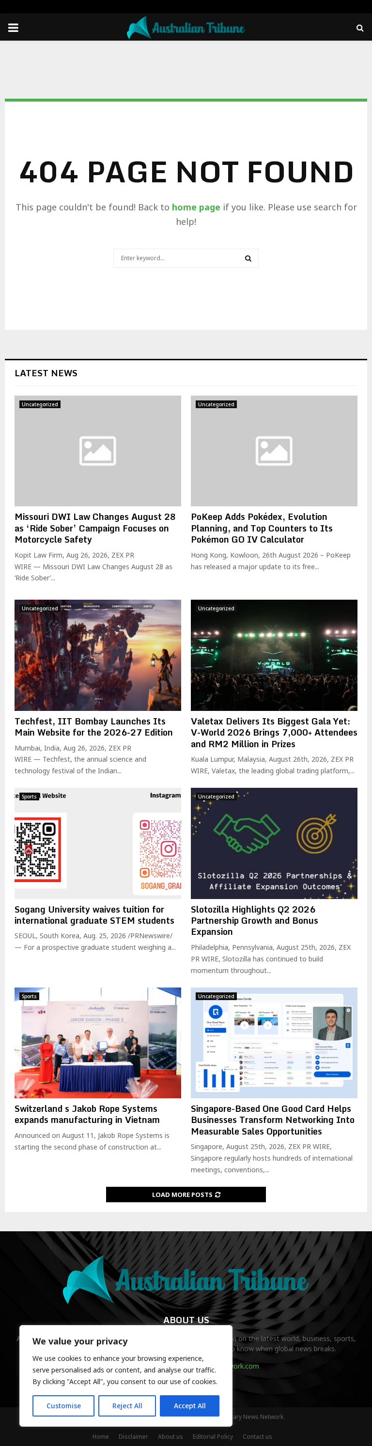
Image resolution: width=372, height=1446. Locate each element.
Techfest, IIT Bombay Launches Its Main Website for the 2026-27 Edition (94, 726)
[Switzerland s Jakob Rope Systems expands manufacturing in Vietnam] (98, 1043)
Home (101, 1436)
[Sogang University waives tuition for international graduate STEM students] (98, 843)
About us (170, 1436)
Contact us (257, 1436)
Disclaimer (133, 1436)
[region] (125, 1376)
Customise (63, 1405)
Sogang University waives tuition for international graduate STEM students (94, 915)
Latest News (46, 373)
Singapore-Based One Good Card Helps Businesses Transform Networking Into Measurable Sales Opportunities (273, 1119)
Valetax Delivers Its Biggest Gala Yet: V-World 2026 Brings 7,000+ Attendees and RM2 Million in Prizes (274, 732)
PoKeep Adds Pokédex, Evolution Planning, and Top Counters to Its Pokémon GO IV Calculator (262, 527)
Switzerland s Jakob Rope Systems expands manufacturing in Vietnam (87, 1114)
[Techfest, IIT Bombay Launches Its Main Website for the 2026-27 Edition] (98, 655)
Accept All (190, 1405)
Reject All (127, 1405)
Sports (29, 796)
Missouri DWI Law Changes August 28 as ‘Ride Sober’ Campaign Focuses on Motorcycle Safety (95, 527)
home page (196, 207)
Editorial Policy (213, 1436)
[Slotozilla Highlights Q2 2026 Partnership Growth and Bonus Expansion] (274, 843)
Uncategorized (40, 404)
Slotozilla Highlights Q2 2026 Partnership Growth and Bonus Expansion (254, 920)
